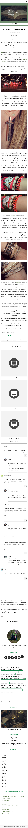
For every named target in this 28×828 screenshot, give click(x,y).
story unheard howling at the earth (9, 811)
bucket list (4, 685)
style (7, 674)
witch (2, 687)
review (15, 340)
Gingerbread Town (14, 738)
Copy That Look (9, 687)
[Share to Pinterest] (11, 336)
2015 (3, 764)
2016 (3, 763)
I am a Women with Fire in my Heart (9, 815)
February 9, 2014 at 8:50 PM (13, 491)
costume (13, 674)
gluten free (11, 672)
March (3, 780)
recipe (21, 672)
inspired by (16, 678)
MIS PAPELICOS (5, 813)
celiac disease (4, 683)
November (4, 769)
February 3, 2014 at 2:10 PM (9, 477)
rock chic (3, 669)
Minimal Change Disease (7, 692)
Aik (5, 569)
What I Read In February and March (14, 729)
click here (14, 215)
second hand (18, 687)
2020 (3, 757)
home (11, 678)
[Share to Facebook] (6, 336)
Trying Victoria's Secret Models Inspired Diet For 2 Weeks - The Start (14, 744)
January (3, 783)
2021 (3, 755)
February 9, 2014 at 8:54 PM (13, 525)
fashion (23, 678)
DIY (12, 676)
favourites (17, 685)
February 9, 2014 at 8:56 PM (13, 558)
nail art (18, 667)
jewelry (10, 340)
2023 (3, 754)
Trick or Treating (5, 802)
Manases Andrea (7, 475)
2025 (3, 752)
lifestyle (3, 672)
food (14, 669)
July (2, 774)
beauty (8, 676)
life (17, 672)
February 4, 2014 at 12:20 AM (9, 506)
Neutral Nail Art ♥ (14, 740)
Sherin (5, 446)
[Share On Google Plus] (13, 336)
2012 (3, 786)
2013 (3, 785)
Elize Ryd (11, 685)
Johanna (9, 459)
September (4, 771)
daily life (19, 674)
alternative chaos (5, 809)
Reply (26, 455)
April (3, 779)
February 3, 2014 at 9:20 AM (9, 448)
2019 (3, 758)
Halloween (19, 669)
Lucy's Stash (4, 804)
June (3, 776)
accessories (7, 339)
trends (24, 685)
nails (2, 667)
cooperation (4, 340)
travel (3, 676)
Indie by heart (7, 517)
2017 (3, 761)
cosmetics (17, 676)
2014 (3, 766)
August (3, 773)
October (3, 770)
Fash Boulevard (5, 800)
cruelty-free (4, 678)
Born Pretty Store (15, 339)
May (3, 777)
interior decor (21, 683)
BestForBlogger (22, 826)
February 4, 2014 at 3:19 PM (9, 536)
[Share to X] (8, 336)
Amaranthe (13, 683)
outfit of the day (10, 667)
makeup (9, 669)
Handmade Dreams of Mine (10, 826)
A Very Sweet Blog (6, 794)
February (3, 782)
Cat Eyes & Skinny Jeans (9, 535)
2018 (3, 760)
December (4, 767)
